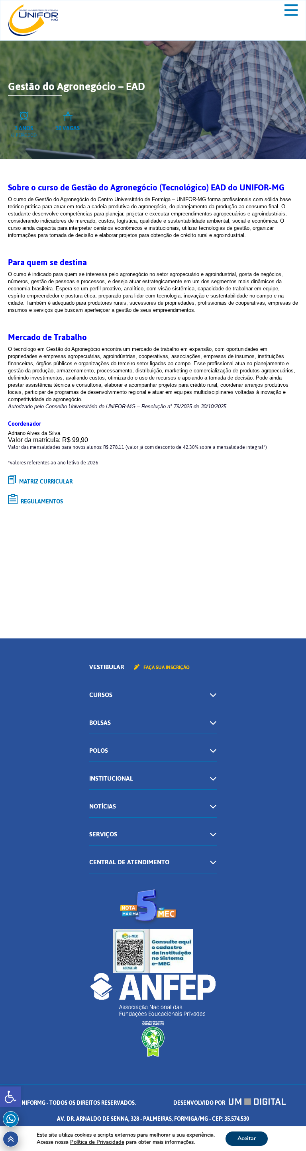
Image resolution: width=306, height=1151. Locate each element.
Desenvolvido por (199, 1103)
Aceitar (246, 1138)
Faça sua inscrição (166, 667)
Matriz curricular (45, 481)
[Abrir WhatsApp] (286, 1131)
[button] (10, 1096)
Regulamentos (41, 501)
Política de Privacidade (97, 1142)
